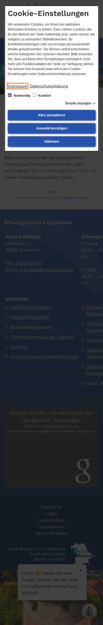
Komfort (44, 96)
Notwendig (22, 96)
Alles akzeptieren (51, 115)
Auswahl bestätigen (51, 128)
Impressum (17, 86)
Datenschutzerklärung (49, 86)
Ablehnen (51, 141)
